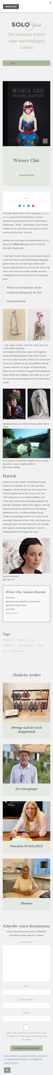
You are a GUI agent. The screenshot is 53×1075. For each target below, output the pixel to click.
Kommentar (26, 942)
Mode (32, 640)
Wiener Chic (17, 651)
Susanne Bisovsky (25, 645)
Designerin (7, 640)
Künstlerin (21, 640)
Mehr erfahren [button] (11, 1063)
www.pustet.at (12, 613)
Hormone (26, 903)
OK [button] (7, 1070)
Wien (5, 651)
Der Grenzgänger (26, 789)
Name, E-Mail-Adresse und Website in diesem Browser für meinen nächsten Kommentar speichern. (26, 1036)
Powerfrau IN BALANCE (26, 846)
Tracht (40, 645)
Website (26, 1013)
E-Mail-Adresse (26, 999)
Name (26, 986)
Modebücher (8, 645)
